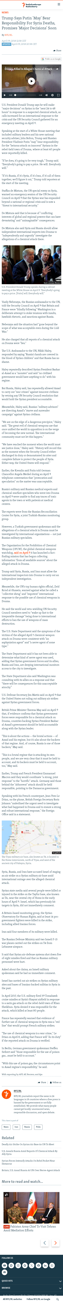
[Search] (57, 1299)
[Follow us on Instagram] (18, 1265)
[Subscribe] (4, 1272)
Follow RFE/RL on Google (38, 1299)
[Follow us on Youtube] (4, 1265)
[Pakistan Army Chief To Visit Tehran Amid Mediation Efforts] (31, 1208)
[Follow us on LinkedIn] (45, 1265)
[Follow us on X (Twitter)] (31, 1265)
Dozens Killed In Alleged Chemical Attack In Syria (33, 69)
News (5, 12)
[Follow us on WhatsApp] (52, 1265)
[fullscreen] (58, 95)
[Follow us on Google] (25, 1265)
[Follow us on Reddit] (11, 1265)
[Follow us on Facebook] (38, 1265)
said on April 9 (22, 553)
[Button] (57, 51)
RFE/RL (8, 35)
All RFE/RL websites (12, 1299)
